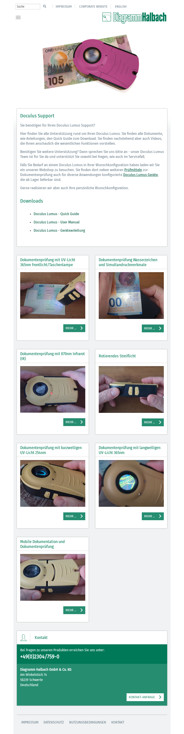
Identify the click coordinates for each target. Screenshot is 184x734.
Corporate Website (93, 6)
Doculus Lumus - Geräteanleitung (59, 230)
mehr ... (71, 328)
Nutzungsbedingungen (87, 722)
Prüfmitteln (133, 170)
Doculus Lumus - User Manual (56, 222)
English (121, 6)
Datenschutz (54, 722)
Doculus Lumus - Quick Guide (56, 214)
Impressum (64, 6)
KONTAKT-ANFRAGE (142, 697)
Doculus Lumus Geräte (140, 174)
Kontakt (117, 722)
